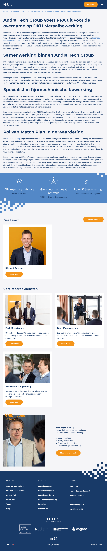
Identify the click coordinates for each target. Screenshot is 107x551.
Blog (8, 509)
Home (5, 12)
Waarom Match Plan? (15, 486)
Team (8, 504)
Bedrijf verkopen (45, 486)
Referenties (14, 12)
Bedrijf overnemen (46, 491)
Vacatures (10, 500)
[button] (102, 4)
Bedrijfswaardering (46, 495)
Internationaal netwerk (15, 491)
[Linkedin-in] (51, 538)
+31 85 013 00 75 (76, 509)
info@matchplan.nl (77, 504)
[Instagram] (55, 538)
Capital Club (11, 495)
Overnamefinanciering (47, 500)
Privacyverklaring (53, 544)
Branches (42, 504)
